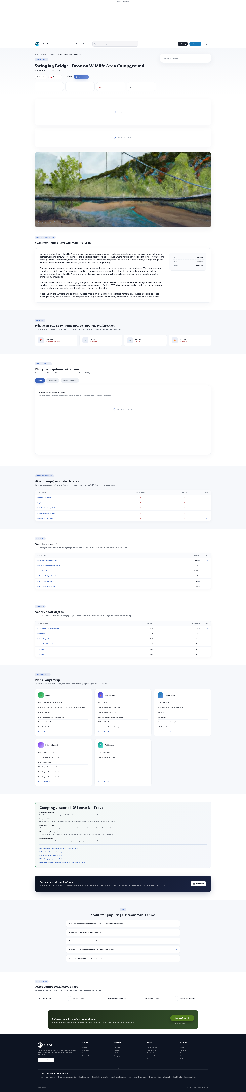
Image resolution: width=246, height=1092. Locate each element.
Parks (116, 1062)
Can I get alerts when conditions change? (85, 958)
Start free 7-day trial (182, 1018)
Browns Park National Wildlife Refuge (50, 702)
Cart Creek (161, 712)
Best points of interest (159, 1077)
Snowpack (85, 1047)
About (182, 1047)
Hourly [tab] (40, 380)
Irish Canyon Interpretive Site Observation (51, 777)
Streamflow (85, 1050)
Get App (183, 44)
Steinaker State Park (44, 727)
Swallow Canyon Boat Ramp (107, 712)
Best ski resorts (48, 1077)
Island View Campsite (45, 518)
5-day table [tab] (53, 380)
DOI (207, 1087)
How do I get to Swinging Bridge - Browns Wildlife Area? (91, 949)
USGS (191, 1087)
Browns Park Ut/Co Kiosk (46, 752)
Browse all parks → (44, 731)
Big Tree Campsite (43, 503)
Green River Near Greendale (47, 560)
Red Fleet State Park (44, 712)
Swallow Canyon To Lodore (106, 757)
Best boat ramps (118, 1077)
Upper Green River (104, 752)
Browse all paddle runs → (106, 782)
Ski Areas (117, 1047)
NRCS (199, 1087)
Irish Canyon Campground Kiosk (48, 767)
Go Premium (195, 44)
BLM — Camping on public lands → (50, 859)
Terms (182, 1053)
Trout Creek (41, 649)
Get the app (198, 884)
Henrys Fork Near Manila (45, 581)
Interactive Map (152, 1047)
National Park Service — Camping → (51, 852)
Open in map (81, 77)
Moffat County (102, 702)
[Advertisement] (123, 21)
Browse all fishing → (164, 731)
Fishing (116, 1053)
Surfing (116, 1068)
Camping (43, 54)
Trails (116, 1065)
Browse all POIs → (44, 782)
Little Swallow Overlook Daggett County (110, 717)
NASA (204, 1087)
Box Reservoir (162, 717)
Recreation (67, 44)
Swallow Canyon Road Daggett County (110, 707)
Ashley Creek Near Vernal (46, 586)
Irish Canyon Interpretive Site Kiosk (49, 772)
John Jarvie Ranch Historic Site (48, 757)
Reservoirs (85, 1053)
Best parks (84, 1077)
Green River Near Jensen (45, 571)
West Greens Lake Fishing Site (168, 722)
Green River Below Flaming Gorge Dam (170, 707)
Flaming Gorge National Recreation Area (51, 717)
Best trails (177, 1077)
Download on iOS (47, 1060)
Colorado (52, 54)
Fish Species (151, 1053)
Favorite (41, 77)
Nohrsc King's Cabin (44, 639)
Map (77, 44)
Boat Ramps (118, 1059)
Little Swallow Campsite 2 (46, 508)
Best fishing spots (100, 1077)
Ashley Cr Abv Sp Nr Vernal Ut (47, 576)
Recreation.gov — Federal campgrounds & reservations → (58, 848)
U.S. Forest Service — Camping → (50, 855)
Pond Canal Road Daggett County (108, 727)
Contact (182, 1059)
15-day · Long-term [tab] (69, 380)
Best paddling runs (137, 1077)
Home (36, 54)
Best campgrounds (67, 1077)
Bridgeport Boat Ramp (105, 722)
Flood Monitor (151, 1056)
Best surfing (190, 1077)
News (85, 44)
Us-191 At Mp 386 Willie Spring (48, 628)
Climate (56, 44)
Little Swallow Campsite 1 (46, 513)
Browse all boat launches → (107, 731)
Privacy (182, 1056)
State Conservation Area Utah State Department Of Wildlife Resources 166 (61, 707)
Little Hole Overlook (44, 762)
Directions (55, 77)
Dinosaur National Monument (47, 722)
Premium (183, 1050)
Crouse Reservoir (163, 702)
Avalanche (85, 1059)
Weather (149, 1059)
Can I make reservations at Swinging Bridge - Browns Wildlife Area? (96, 924)
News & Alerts (151, 1050)
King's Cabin (41, 633)
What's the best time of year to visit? (83, 941)
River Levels (85, 1056)
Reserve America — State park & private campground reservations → (62, 862)
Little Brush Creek (163, 727)
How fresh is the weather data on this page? (86, 932)
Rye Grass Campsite (44, 497)
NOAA (195, 1087)
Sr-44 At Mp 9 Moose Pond (46, 644)
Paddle (116, 1050)
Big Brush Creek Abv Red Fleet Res (49, 565)
